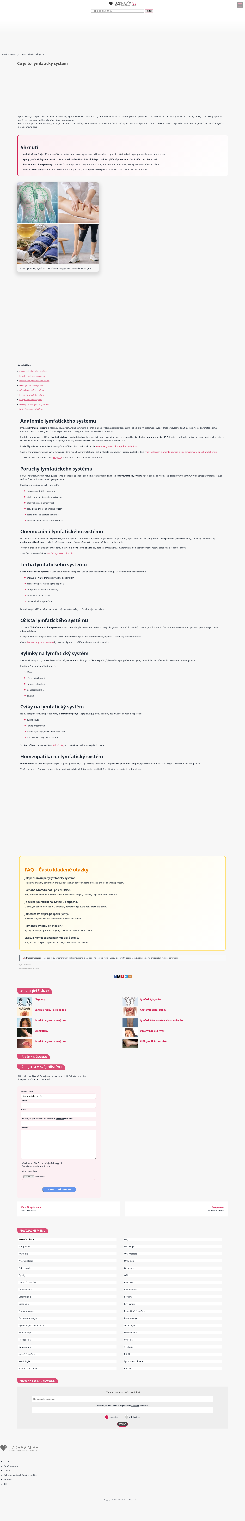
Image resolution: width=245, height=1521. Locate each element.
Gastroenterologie (28, 1318)
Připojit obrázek (29, 1171)
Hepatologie (25, 1339)
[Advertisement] (76, 33)
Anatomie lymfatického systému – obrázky (116, 446)
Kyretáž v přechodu (31, 1207)
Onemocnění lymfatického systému (34, 380)
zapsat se (114, 1417)
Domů (4, 54)
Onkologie (129, 1260)
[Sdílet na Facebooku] (115, 977)
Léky (126, 1239)
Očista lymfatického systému (31, 390)
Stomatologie (130, 1332)
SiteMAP (8, 1479)
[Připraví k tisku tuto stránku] (130, 977)
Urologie (128, 1339)
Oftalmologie (130, 1253)
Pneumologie (130, 1289)
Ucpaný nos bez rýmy (152, 1030)
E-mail (23, 1109)
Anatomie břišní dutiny (153, 1009)
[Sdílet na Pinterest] (122, 977)
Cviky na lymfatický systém (30, 399)
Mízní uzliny (59, 745)
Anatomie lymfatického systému (33, 371)
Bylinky (22, 1275)
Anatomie (23, 1253)
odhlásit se (134, 1417)
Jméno (24, 1100)
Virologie (128, 1347)
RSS (5, 1484)
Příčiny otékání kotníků (153, 1041)
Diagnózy (57, 457)
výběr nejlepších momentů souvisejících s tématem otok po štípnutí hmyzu (181, 452)
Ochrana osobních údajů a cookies (20, 1475)
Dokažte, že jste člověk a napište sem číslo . (47, 1118)
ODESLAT (122, 1424)
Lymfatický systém (151, 999)
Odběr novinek (11, 1466)
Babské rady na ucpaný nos (40, 642)
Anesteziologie (26, 1260)
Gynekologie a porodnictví (31, 1325)
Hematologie (25, 1332)
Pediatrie (128, 1282)
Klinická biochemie (28, 1368)
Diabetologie (25, 1296)
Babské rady (25, 1268)
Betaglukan (218, 1207)
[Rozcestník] (240, 5)
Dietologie (24, 1304)
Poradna (128, 1296)
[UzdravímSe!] (122, 6)
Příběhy (128, 1354)
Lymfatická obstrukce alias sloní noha (161, 1020)
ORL (126, 1275)
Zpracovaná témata (133, 1361)
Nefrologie (129, 1246)
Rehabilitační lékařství (134, 1311)
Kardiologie (24, 1361)
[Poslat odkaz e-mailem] (126, 977)
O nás (6, 1461)
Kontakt (128, 1368)
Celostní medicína (27, 1282)
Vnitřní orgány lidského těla (60, 553)
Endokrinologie (26, 1311)
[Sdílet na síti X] (118, 977)
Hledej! (149, 11)
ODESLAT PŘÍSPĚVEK (59, 1189)
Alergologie (24, 1246)
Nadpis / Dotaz (27, 1091)
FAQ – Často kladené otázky (31, 409)
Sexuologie (129, 1325)
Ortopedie (129, 1268)
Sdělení (24, 1127)
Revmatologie (130, 1318)
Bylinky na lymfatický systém (31, 395)
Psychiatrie (129, 1304)
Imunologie (15, 54)
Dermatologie (25, 1289)
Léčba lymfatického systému (31, 385)
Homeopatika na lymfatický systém (34, 404)
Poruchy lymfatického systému (32, 376)
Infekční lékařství (27, 1354)
